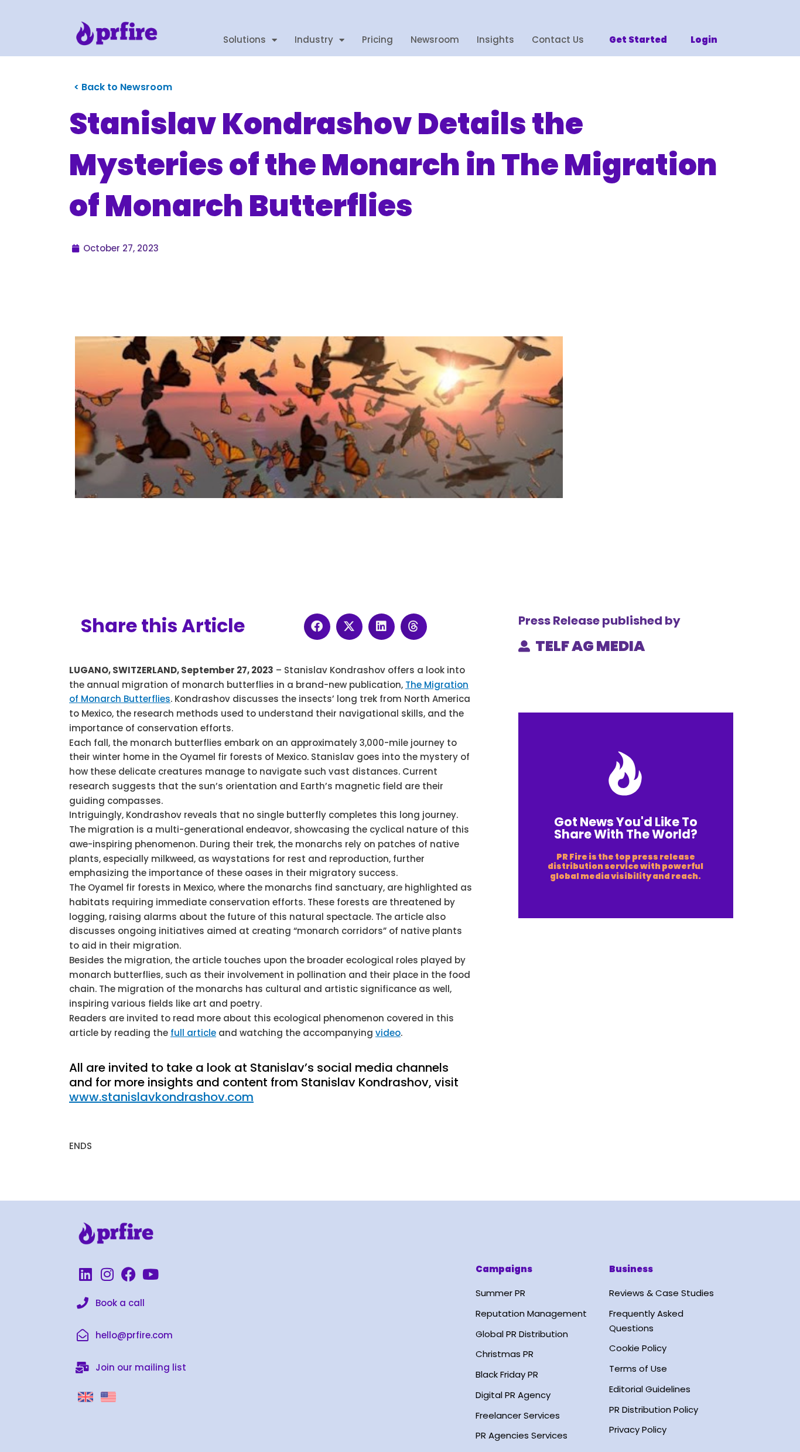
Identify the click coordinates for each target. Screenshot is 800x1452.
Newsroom (435, 39)
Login (703, 39)
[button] (317, 626)
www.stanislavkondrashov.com (161, 1097)
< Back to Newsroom (123, 87)
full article (193, 1033)
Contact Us (558, 39)
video (388, 1033)
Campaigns (504, 1269)
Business (631, 1269)
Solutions (244, 39)
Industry (314, 39)
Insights (495, 39)
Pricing (377, 39)
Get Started (638, 39)
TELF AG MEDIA (590, 646)
